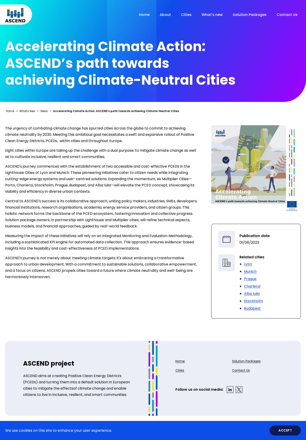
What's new (212, 14)
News (44, 111)
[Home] (15, 14)
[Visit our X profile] (239, 389)
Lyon (248, 264)
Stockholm (253, 301)
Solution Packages (250, 14)
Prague (250, 278)
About (165, 14)
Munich (250, 271)
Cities (186, 14)
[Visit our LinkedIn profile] (230, 389)
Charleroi (252, 286)
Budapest (252, 308)
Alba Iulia (252, 293)
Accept (285, 430)
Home (144, 14)
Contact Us (287, 14)
